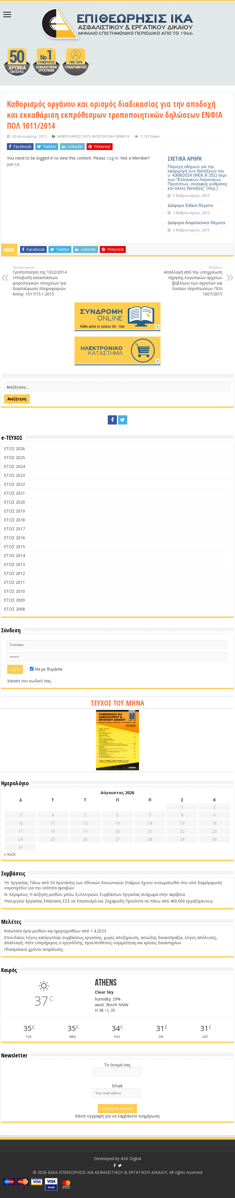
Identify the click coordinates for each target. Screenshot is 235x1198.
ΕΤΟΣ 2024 (14, 466)
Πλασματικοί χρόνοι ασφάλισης (33, 949)
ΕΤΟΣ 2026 (14, 448)
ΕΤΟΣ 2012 (14, 573)
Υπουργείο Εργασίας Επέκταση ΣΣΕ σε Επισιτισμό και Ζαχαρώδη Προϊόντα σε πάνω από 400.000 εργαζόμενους (108, 901)
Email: (117, 1085)
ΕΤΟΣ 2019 (14, 511)
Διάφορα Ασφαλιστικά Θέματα (196, 222)
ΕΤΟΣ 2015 (14, 546)
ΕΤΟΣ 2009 (14, 600)
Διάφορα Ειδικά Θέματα (190, 205)
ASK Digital (131, 1158)
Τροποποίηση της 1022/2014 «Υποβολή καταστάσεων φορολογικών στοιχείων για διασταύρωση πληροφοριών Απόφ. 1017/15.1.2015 (39, 281)
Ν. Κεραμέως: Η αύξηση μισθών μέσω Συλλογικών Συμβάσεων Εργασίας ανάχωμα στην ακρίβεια (94, 894)
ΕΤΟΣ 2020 (14, 502)
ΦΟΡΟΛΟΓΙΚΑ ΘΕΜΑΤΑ (111, 136)
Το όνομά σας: (117, 1065)
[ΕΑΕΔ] (117, 23)
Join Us (13, 164)
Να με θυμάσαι (48, 669)
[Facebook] (112, 420)
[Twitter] (122, 420)
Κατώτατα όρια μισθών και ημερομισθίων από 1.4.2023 (55, 931)
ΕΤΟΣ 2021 (14, 493)
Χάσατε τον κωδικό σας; (29, 681)
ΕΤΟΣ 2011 (14, 582)
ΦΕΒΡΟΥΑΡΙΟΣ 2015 (73, 136)
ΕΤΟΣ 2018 (14, 520)
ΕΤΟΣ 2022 (14, 484)
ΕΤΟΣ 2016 (14, 537)
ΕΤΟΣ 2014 (14, 555)
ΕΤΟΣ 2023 (14, 475)
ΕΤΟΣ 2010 (14, 591)
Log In (112, 158)
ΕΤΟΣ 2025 (14, 457)
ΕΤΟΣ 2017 (14, 528)
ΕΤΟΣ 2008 (14, 609)
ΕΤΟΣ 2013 (14, 564)
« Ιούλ (10, 854)
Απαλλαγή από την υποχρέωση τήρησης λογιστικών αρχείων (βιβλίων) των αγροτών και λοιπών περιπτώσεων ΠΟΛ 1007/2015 (193, 281)
